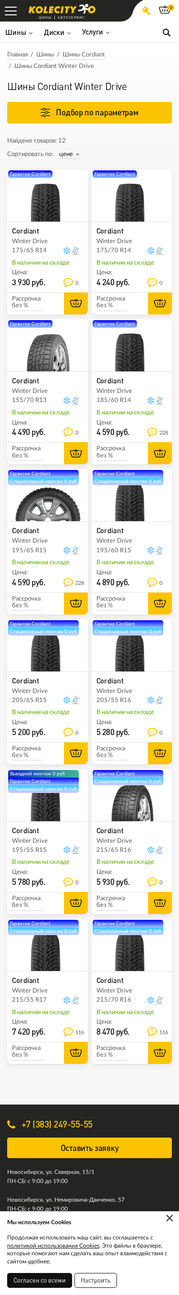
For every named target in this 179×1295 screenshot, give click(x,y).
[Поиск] (166, 32)
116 (79, 1032)
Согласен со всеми (39, 1280)
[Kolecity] (62, 9)
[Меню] (10, 11)
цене (66, 154)
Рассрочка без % (26, 302)
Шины (45, 55)
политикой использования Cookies (53, 1246)
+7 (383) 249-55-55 (56, 1123)
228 (163, 432)
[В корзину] (76, 303)
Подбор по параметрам (97, 112)
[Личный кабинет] (146, 11)
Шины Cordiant (84, 55)
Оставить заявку (90, 1148)
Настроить (96, 1280)
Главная (17, 55)
